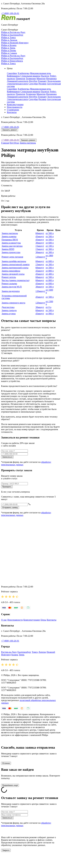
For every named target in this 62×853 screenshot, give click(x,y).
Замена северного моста (13, 303)
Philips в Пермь (8, 50)
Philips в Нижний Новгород (14, 42)
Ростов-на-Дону (9, 652)
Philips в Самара (9, 53)
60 (39, 233)
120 (40, 257)
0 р (48, 307)
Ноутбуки (14, 143)
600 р (50, 243)
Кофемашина (13, 76)
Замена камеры (9, 236)
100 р (50, 246)
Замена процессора (11, 252)
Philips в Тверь (8, 48)
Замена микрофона (11, 271)
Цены (43, 620)
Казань (14, 654)
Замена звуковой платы (13, 274)
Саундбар (33, 83)
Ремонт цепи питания (12, 257)
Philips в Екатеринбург (12, 35)
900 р (50, 313)
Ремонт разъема (9, 283)
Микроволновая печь (40, 73)
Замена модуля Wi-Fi (12, 286)
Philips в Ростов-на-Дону (13, 32)
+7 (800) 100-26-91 (10, 13)
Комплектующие (15, 104)
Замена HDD (8, 249)
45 (39, 236)
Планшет (42, 81)
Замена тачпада (9, 310)
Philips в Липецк (9, 40)
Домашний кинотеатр (17, 81)
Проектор (20, 78)
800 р (50, 271)
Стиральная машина (30, 76)
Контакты (12, 112)
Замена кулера (9, 313)
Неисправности (14, 107)
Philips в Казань (8, 45)
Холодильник (54, 81)
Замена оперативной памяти (16, 264)
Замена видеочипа (11, 291)
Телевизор (31, 78)
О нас (4, 620)
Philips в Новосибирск (12, 61)
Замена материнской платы (15, 267)
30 (39, 243)
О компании (13, 109)
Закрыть (6, 850)
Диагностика (8, 307)
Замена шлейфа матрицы (14, 261)
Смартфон (12, 73)
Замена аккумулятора (12, 246)
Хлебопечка (23, 73)
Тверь (21, 654)
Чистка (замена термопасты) (15, 280)
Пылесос (45, 76)
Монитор (41, 78)
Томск (35, 652)
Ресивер (42, 83)
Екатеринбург (24, 652)
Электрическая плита (17, 83)
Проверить (7, 487)
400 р (50, 274)
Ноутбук (33, 81)
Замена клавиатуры (11, 243)
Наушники (51, 78)
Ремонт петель (9, 277)
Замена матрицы (28, 143)
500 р (50, 233)
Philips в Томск (8, 37)
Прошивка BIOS (10, 239)
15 (39, 246)
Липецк (42, 652)
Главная (5, 143)
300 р (50, 249)
